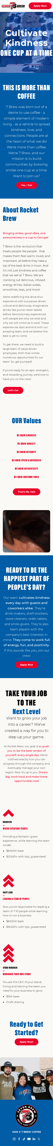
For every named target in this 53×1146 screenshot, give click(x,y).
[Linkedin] (34, 1139)
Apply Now (40, 6)
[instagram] (14, 1139)
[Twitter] (39, 1139)
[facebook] (19, 1139)
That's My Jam (26, 491)
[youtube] (29, 1139)
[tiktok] (24, 1139)
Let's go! (13, 390)
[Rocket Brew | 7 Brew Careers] (26, 1115)
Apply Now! (26, 1042)
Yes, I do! (26, 185)
